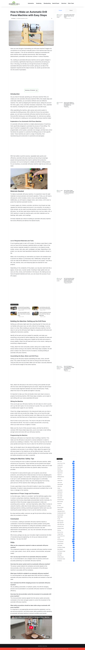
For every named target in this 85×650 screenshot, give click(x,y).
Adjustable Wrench (61, 511)
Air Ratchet (59, 560)
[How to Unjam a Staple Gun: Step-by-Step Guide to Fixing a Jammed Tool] (60, 233)
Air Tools (59, 505)
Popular (60, 10)
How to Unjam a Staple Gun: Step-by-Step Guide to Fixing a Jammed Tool (69, 191)
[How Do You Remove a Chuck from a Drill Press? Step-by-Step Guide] (35, 313)
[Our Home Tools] (14, 3)
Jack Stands (59, 545)
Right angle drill (60, 522)
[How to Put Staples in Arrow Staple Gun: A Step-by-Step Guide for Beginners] (60, 409)
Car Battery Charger (61, 547)
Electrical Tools (60, 532)
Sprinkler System (60, 528)
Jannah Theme (19, 648)
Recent (71, 10)
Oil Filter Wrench (60, 556)
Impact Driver (60, 472)
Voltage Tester (60, 534)
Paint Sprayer (60, 467)
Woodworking (47, 3)
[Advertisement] (31, 80)
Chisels (58, 537)
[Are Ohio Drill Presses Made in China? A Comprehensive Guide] (14, 308)
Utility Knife (59, 486)
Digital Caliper (60, 516)
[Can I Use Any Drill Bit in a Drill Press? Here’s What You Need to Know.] (14, 313)
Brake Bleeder (60, 549)
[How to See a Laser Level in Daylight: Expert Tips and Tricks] (60, 57)
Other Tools (71, 3)
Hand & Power (55, 3)
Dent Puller (59, 554)
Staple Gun (59, 474)
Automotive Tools (60, 539)
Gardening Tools (60, 526)
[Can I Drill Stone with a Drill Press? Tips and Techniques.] (35, 308)
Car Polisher (59, 553)
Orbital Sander (60, 484)
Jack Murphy (13, 18)
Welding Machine (60, 476)
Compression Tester (61, 558)
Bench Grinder (60, 501)
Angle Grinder (60, 470)
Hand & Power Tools (61, 463)
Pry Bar (58, 518)
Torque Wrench (60, 543)
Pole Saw (59, 530)
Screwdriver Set (60, 499)
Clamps (58, 488)
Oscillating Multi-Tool (61, 513)
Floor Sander (59, 495)
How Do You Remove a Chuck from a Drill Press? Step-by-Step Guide (45, 314)
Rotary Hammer (60, 507)
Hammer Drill (59, 480)
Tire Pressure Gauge (61, 551)
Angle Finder (59, 509)
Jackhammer (59, 490)
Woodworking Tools (61, 535)
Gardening (38, 3)
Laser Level (59, 482)
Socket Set (59, 503)
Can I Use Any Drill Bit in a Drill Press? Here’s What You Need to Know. (24, 314)
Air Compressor (60, 541)
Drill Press (59, 469)
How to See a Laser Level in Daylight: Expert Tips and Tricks (69, 16)
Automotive (31, 3)
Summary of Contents (30, 90)
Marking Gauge (60, 520)
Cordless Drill (59, 465)
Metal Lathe (59, 497)
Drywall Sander (60, 514)
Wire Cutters (59, 493)
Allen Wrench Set (60, 524)
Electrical (63, 3)
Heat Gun (59, 478)
